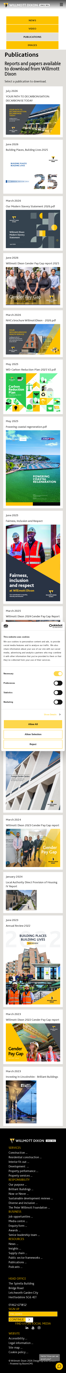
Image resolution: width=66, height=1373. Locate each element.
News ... (13, 1244)
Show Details (50, 714)
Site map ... (15, 1347)
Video (32, 28)
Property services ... (20, 1175)
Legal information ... (21, 1343)
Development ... (19, 1166)
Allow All (33, 724)
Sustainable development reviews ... (31, 1198)
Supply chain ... (18, 1253)
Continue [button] (21, 1319)
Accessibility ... (18, 1338)
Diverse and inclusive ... (23, 1203)
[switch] (58, 683)
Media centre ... (18, 1221)
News (32, 20)
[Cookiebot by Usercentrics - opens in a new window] (49, 626)
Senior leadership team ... (24, 1235)
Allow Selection (33, 734)
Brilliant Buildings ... (21, 1189)
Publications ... (18, 1262)
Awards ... (15, 1230)
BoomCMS (27, 1363)
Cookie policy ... (18, 1352)
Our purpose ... (18, 1184)
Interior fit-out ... (19, 1162)
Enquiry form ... (18, 1225)
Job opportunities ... (21, 1216)
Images (32, 45)
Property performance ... (23, 1171)
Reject (33, 744)
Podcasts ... (15, 1267)
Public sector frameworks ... (26, 1257)
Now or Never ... (19, 1194)
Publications (32, 36)
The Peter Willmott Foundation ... (29, 1207)
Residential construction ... (25, 1157)
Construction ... (18, 1152)
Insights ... (15, 1248)
